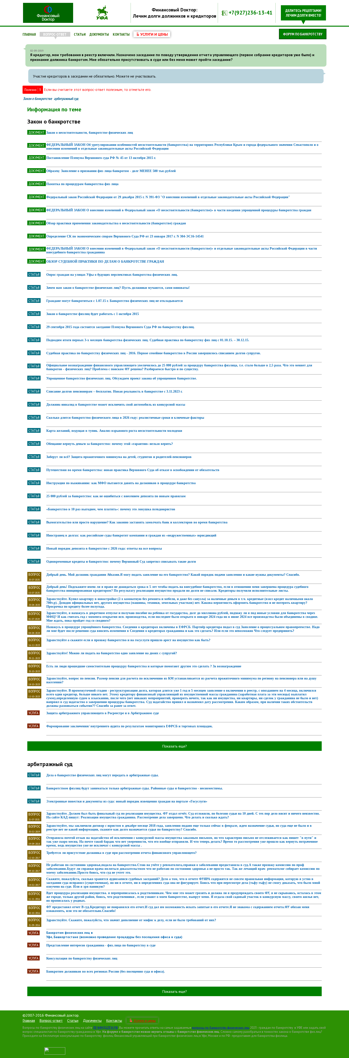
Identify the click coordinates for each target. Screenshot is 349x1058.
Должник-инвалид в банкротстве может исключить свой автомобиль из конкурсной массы (115, 404)
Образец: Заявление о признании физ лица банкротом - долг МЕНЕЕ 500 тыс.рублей (111, 171)
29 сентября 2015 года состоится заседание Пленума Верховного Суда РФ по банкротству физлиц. (120, 327)
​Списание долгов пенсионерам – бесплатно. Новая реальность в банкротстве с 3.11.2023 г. (114, 391)
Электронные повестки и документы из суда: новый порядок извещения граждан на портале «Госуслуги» (126, 801)
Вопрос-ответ (54, 34)
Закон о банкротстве (37, 98)
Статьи (80, 34)
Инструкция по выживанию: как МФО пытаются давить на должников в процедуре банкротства (121, 483)
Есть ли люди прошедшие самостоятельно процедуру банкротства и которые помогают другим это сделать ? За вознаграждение (143, 666)
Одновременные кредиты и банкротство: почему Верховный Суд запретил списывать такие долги (121, 561)
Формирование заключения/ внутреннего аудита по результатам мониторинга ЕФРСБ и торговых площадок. (129, 726)
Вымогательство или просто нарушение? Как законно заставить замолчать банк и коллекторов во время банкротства (136, 522)
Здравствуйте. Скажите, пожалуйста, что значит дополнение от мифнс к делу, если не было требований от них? (131, 920)
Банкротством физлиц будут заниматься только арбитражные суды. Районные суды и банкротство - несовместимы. (134, 788)
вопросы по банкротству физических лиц (220, 1028)
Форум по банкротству (302, 34)
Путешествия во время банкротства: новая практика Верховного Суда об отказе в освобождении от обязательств (132, 470)
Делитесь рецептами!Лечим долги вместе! (303, 13)
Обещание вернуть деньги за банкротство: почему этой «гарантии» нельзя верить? (109, 444)
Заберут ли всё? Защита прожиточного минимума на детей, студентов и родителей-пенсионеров (119, 457)
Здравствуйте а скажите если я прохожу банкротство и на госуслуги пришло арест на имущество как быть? (128, 640)
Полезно (32, 90)
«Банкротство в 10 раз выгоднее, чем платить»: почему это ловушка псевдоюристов (110, 509)
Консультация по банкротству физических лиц (81, 958)
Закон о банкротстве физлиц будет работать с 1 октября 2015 (92, 314)
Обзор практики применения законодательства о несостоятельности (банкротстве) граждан (116, 223)
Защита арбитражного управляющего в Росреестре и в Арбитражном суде (102, 713)
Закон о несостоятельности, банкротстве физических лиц (89, 132)
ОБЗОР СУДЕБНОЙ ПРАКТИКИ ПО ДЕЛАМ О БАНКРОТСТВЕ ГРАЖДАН (105, 261)
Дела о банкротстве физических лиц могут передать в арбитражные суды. (102, 775)
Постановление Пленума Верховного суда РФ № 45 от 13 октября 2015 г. (101, 158)
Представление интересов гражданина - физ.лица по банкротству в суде (101, 945)
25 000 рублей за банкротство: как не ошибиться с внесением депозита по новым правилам (116, 496)
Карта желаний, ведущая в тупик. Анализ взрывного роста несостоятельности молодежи (114, 431)
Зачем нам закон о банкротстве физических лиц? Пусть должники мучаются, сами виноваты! (118, 288)
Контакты (121, 34)
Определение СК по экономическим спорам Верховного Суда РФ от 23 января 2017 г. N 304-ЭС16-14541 (125, 236)
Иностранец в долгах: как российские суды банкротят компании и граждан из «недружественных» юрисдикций (131, 535)
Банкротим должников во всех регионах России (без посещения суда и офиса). (105, 971)
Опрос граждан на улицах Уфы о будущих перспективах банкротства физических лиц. (112, 274)
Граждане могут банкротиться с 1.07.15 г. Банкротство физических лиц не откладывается (114, 301)
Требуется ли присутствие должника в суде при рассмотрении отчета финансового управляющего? (121, 853)
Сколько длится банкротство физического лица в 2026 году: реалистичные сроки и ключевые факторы (125, 417)
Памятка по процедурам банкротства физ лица (82, 184)
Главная (29, 34)
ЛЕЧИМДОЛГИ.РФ (105, 1028)
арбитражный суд (66, 98)
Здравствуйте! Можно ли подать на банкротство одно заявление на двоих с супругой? (111, 653)
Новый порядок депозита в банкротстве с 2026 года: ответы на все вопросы (104, 548)
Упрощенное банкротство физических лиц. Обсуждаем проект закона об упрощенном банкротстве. (121, 378)
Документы (99, 34)
